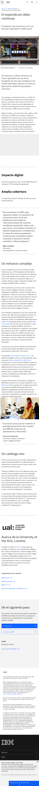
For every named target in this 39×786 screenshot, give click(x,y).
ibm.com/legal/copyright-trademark (12, 694)
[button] (32, 2)
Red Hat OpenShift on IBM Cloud (20, 360)
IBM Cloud (5, 385)
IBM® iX (5, 322)
